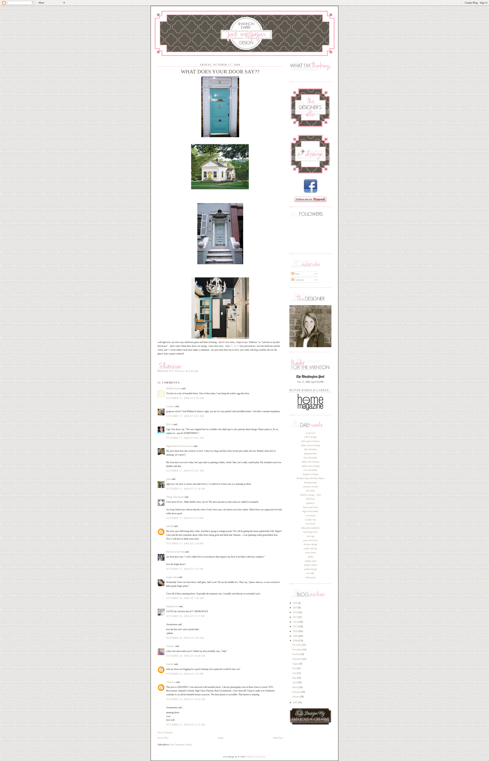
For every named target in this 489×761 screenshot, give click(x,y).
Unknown (170, 682)
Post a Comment (165, 732)
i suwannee (310, 515)
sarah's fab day (310, 548)
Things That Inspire (175, 497)
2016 (295, 603)
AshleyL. (170, 646)
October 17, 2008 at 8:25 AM (185, 416)
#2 (235, 346)
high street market (310, 511)
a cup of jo (310, 433)
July (294, 668)
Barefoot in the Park (175, 551)
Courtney (170, 406)
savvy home (310, 552)
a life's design (310, 437)
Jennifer (169, 664)
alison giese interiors (310, 441)
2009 (295, 636)
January (296, 696)
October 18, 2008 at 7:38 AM (185, 598)
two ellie (310, 573)
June (294, 673)
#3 (238, 346)
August (296, 663)
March (295, 687)
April (295, 682)
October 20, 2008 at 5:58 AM (185, 638)
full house (310, 499)
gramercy (310, 503)
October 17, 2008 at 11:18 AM (185, 488)
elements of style (310, 486)
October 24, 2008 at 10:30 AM (185, 699)
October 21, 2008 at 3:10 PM (184, 674)
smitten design (310, 569)
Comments (299, 280)
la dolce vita (310, 519)
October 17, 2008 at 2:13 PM (184, 518)
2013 (295, 617)
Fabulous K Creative (256, 757)
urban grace (310, 577)
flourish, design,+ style (310, 495)
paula (168, 479)
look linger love (310, 532)
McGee (169, 424)
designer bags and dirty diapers (310, 478)
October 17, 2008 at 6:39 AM (185, 398)
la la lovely (310, 523)
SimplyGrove (172, 606)
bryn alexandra (310, 457)
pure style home (310, 540)
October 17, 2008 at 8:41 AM (185, 438)
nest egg (310, 536)
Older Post (278, 738)
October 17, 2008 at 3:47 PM (184, 569)
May (294, 678)
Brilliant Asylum (173, 388)
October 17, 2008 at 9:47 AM (185, 470)
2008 (295, 640)
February (296, 692)
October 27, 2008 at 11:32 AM (185, 724)
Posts (296, 273)
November (297, 649)
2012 (295, 622)
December (297, 644)
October (296, 654)
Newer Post (163, 738)
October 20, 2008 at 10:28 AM (185, 656)
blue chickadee (310, 449)
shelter (310, 556)
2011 (295, 626)
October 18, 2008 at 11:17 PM (185, 616)
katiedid (169, 526)
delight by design (310, 474)
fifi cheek (310, 490)
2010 (295, 631)
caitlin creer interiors (310, 461)
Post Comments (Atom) (181, 744)
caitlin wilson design (310, 466)
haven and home (310, 507)
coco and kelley (310, 470)
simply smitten (310, 565)
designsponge (310, 482)
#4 (169, 349)
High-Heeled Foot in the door (179, 446)
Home (220, 738)
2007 (295, 702)
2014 (295, 612)
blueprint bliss (310, 453)
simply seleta (172, 577)
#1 (231, 346)
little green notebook (310, 528)
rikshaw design (310, 544)
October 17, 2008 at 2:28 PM (184, 543)
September (297, 659)
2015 (295, 607)
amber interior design (310, 445)
